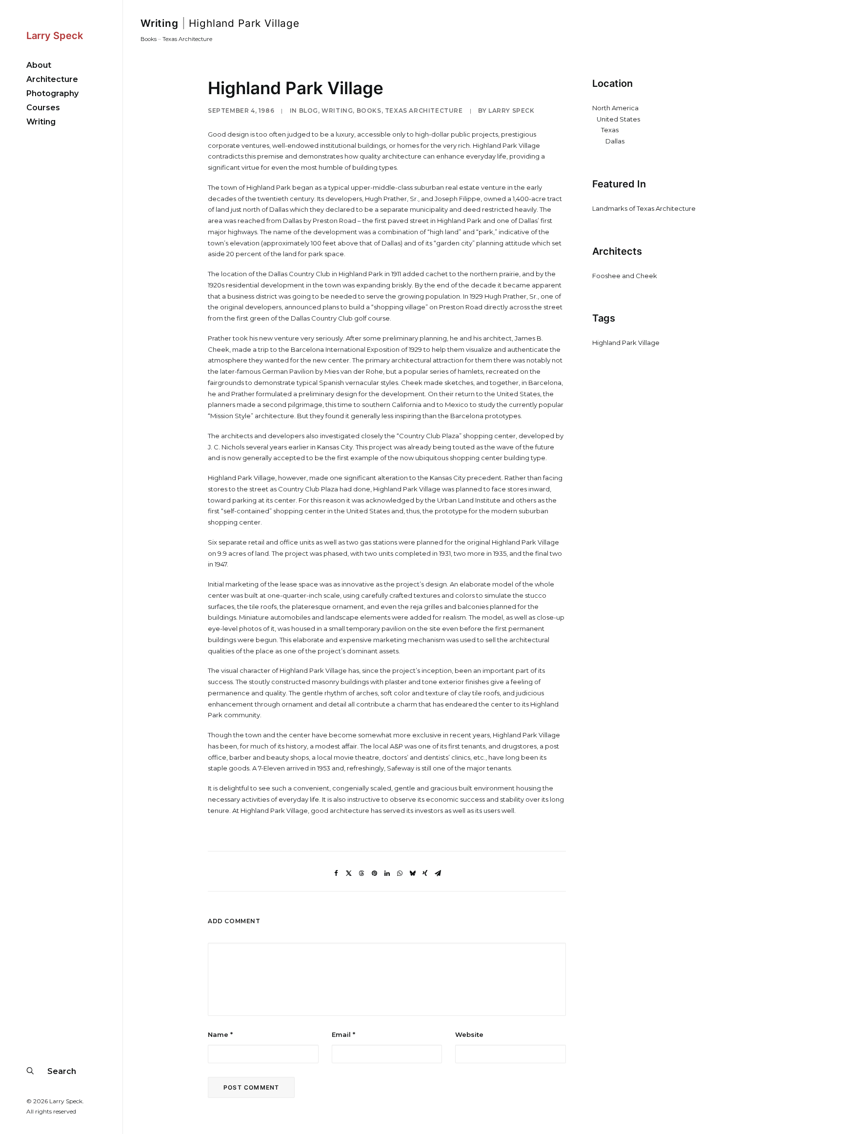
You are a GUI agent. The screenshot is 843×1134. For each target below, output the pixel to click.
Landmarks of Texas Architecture (644, 208)
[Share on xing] (425, 873)
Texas (610, 130)
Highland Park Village (626, 342)
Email (343, 1034)
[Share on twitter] (349, 873)
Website (469, 1034)
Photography (52, 93)
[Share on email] (437, 873)
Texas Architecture (187, 39)
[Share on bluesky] (412, 873)
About (38, 65)
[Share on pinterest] (374, 873)
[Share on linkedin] (387, 873)
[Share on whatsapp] (399, 873)
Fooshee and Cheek (624, 276)
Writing (41, 121)
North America (615, 108)
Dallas (614, 141)
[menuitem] (61, 65)
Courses (43, 107)
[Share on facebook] (336, 873)
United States (618, 119)
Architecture (52, 79)
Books (148, 39)
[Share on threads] (361, 873)
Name (220, 1034)
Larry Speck (511, 110)
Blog (308, 110)
